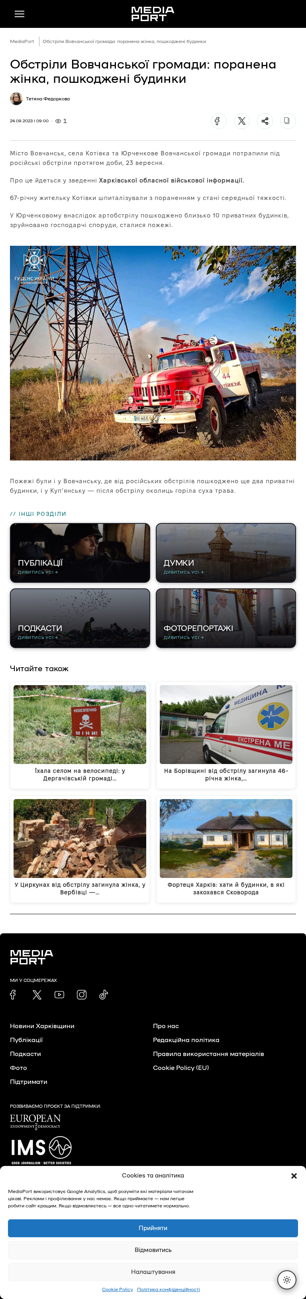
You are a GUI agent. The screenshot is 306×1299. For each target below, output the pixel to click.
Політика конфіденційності (168, 1289)
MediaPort (22, 41)
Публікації (26, 1040)
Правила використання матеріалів (208, 1054)
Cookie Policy (117, 1289)
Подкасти (25, 1054)
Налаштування (153, 1272)
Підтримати (28, 1082)
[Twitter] (242, 121)
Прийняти (153, 1228)
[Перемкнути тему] (286, 1279)
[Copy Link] (288, 121)
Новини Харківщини (42, 1026)
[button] (294, 1176)
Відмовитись (153, 1250)
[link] (14, 994)
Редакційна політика (186, 1040)
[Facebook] (219, 121)
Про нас (166, 1026)
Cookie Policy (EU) (181, 1068)
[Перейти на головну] (153, 14)
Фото (18, 1068)
